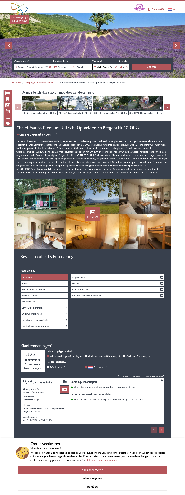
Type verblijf (97, 61)
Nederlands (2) (101, 367)
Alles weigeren (92, 478)
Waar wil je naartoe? (21, 61)
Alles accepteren (92, 470)
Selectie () (158, 9)
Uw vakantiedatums (60, 61)
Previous (8, 45)
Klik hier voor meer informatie (102, 460)
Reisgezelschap (124, 61)
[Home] (19, 8)
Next (176, 45)
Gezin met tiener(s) (104, 356)
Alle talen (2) (59, 367)
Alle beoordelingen (66, 356)
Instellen (92, 487)
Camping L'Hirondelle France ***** (38, 134)
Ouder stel (138, 356)
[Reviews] (64, 382)
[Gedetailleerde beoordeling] (64, 390)
